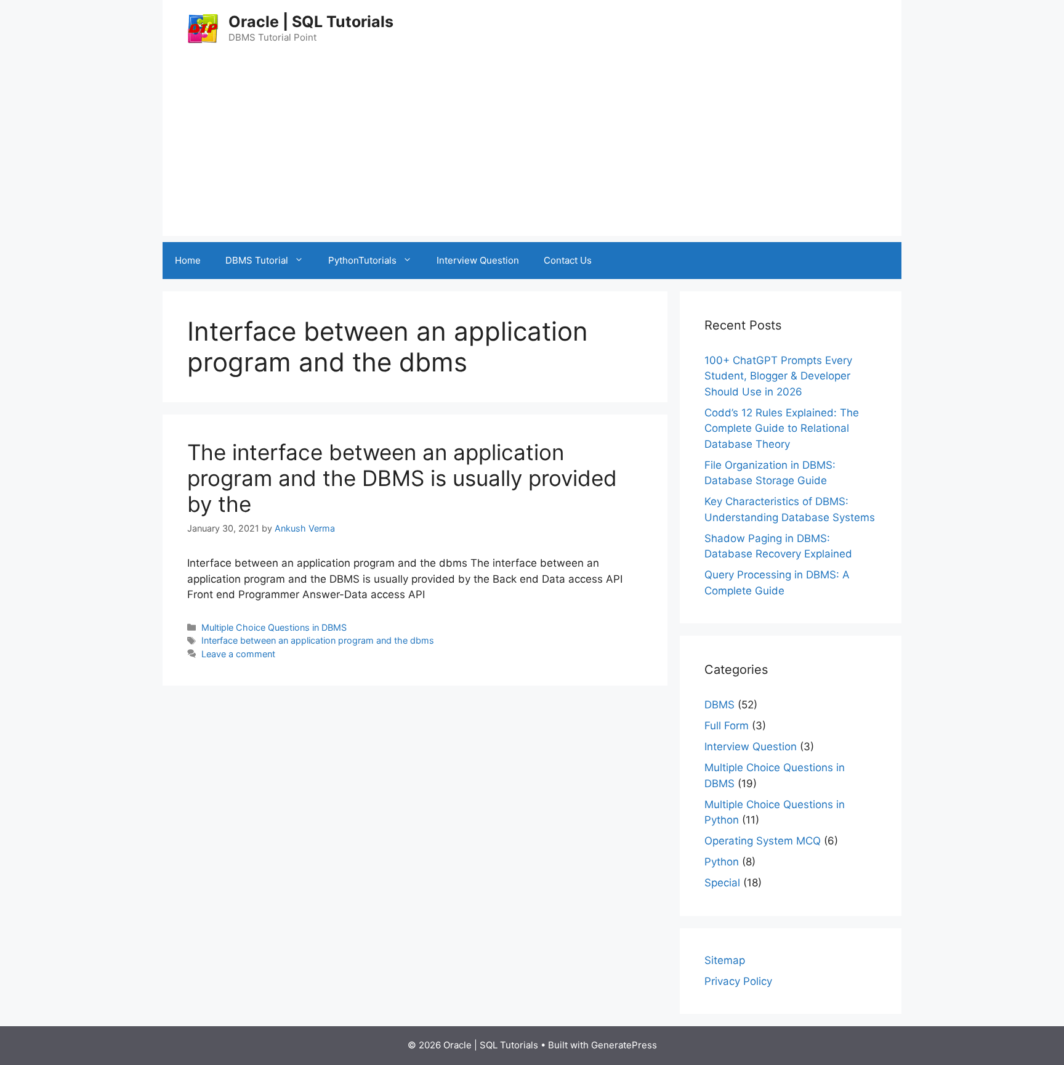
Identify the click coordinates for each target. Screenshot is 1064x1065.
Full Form (726, 725)
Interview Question (478, 260)
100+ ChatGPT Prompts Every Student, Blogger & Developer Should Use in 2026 (778, 376)
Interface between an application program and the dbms (317, 640)
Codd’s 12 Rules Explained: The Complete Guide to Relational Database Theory (781, 428)
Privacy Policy (738, 981)
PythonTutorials (362, 260)
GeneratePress (624, 1045)
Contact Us (568, 260)
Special (722, 883)
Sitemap (724, 960)
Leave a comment (238, 654)
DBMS (719, 705)
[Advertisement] (532, 149)
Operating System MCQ (762, 841)
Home (188, 260)
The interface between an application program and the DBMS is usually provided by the (402, 478)
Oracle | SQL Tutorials (310, 21)
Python (721, 862)
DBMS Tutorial (256, 260)
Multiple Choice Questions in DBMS (274, 627)
